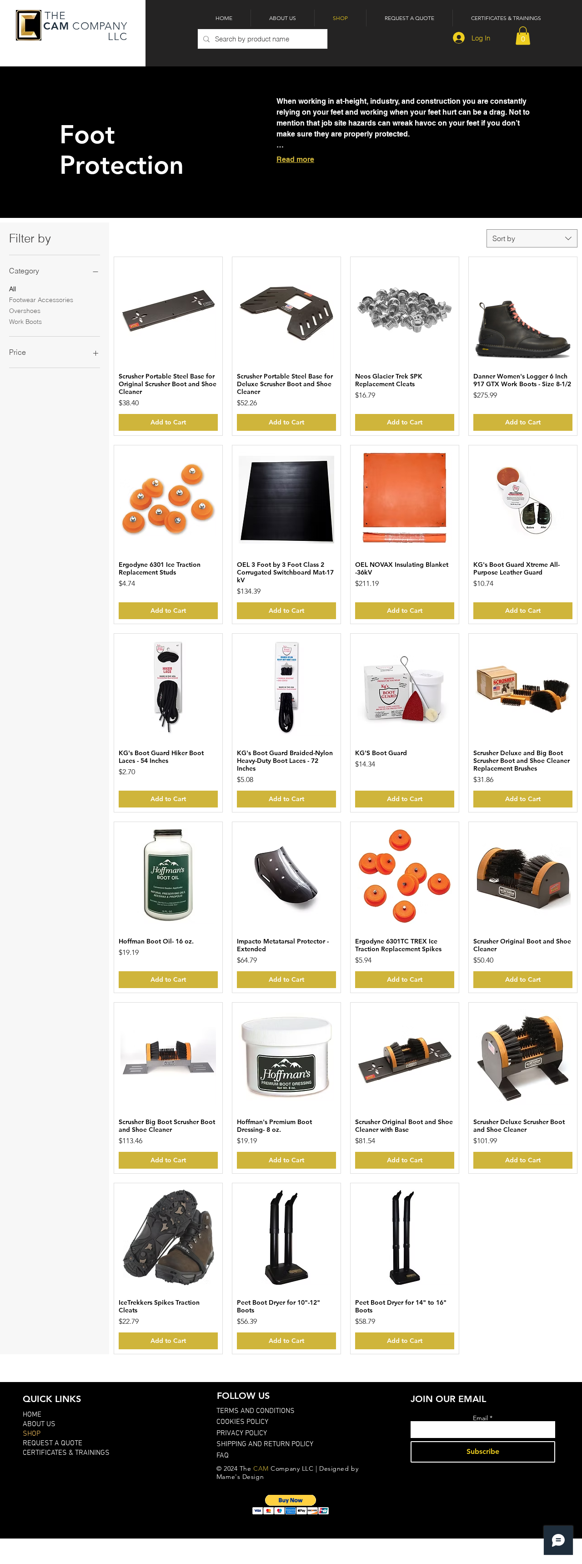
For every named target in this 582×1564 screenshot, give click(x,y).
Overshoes (24, 311)
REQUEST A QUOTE (52, 1443)
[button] (523, 35)
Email (480, 1418)
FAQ (222, 1455)
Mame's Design (240, 1477)
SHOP (31, 1433)
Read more (295, 159)
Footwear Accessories (41, 300)
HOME (32, 1414)
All (12, 289)
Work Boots (25, 322)
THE (53, 16)
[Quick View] (168, 311)
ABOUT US (39, 1424)
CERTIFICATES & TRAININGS (66, 1453)
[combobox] (532, 238)
